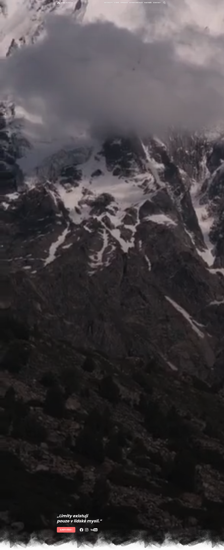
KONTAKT (157, 3)
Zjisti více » (66, 529)
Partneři (148, 3)
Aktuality (108, 3)
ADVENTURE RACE (136, 3)
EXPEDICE (124, 3)
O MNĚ (116, 3)
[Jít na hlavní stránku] (65, 2)
